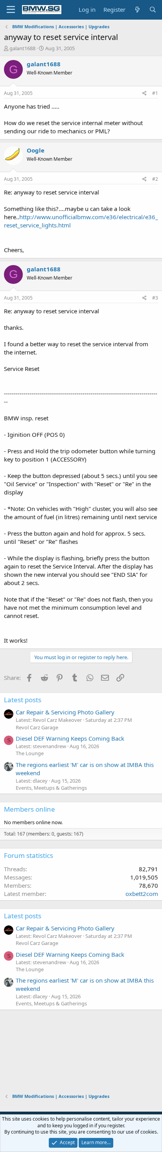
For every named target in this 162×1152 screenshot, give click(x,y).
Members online (29, 809)
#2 (155, 179)
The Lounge (30, 753)
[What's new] (137, 9)
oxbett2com (141, 894)
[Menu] (11, 10)
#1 (155, 93)
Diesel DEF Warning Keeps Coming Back (70, 738)
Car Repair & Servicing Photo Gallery (65, 712)
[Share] (144, 93)
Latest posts (22, 699)
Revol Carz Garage (37, 727)
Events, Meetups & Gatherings (51, 787)
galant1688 (22, 48)
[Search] (152, 9)
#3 (155, 297)
